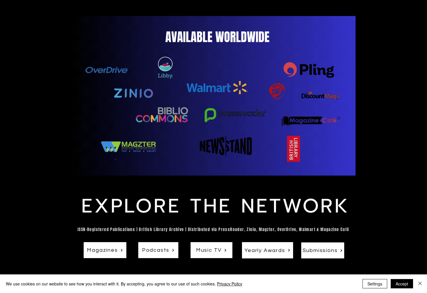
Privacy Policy (229, 284)
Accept (402, 284)
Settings (374, 284)
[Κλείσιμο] (420, 283)
